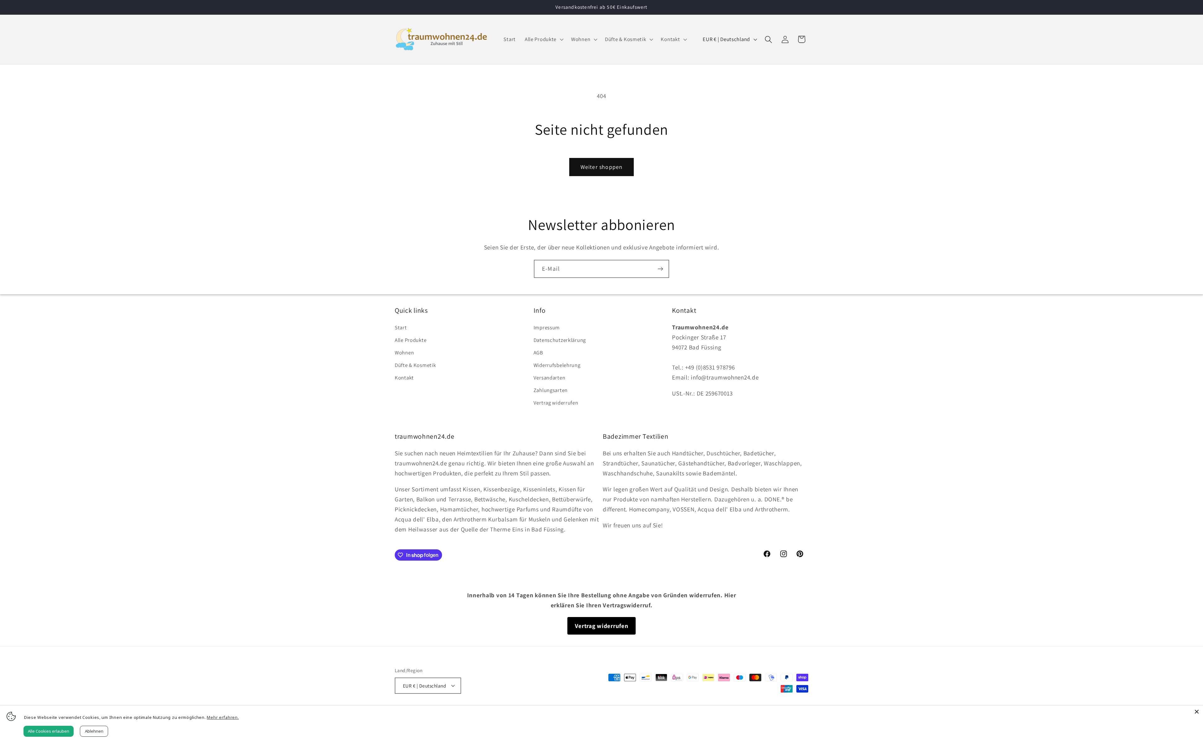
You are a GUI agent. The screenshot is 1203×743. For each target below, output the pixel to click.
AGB (538, 352)
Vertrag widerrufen (556, 402)
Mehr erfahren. (223, 717)
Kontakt (404, 377)
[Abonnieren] (660, 269)
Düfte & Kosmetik (415, 365)
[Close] (1197, 712)
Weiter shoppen (602, 166)
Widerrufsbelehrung (557, 365)
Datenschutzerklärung (560, 340)
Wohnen (404, 352)
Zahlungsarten (551, 390)
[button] (543, 39)
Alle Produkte (410, 340)
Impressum (547, 327)
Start (401, 327)
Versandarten (549, 377)
